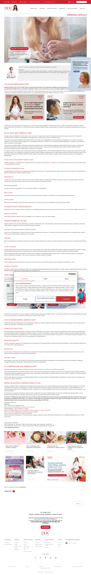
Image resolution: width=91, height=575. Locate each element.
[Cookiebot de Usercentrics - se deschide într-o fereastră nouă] (69, 274)
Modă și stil (37, 542)
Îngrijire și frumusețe (38, 546)
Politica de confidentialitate (77, 566)
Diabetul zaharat (8, 91)
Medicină (30, 468)
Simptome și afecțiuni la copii (26, 13)
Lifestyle (82, 8)
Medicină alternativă (17, 546)
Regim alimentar (26, 546)
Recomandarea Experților (73, 539)
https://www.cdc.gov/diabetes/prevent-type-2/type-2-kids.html (19, 407)
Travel (59, 546)
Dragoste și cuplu (48, 542)
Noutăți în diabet (72, 443)
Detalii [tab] (45, 278)
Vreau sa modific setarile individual (45, 298)
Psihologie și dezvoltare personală (49, 545)
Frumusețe (62, 8)
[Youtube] (55, 557)
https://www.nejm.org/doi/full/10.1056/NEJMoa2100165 (18, 413)
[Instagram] (40, 557)
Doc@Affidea (6, 542)
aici (26, 398)
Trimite (78, 503)
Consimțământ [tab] (24, 278)
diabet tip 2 (48, 162)
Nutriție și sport (52, 8)
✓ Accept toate (66, 298)
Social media (45, 554)
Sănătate (42, 8)
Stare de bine (60, 542)
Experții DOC (33, 8)
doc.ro (5, 13)
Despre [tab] (67, 278)
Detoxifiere (25, 542)
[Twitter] (45, 557)
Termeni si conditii (11, 566)
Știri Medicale (16, 549)
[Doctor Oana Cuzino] (11, 8)
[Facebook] (35, 557)
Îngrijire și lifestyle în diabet (13, 443)
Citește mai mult (31, 479)
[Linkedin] (50, 557)
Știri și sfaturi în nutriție (27, 551)
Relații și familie (72, 8)
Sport (25, 549)
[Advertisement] (24, 107)
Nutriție (25, 544)
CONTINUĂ (45, 527)
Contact (27, 566)
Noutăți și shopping (38, 544)
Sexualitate (46, 547)
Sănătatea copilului (13, 13)
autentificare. (23, 487)
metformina (78, 351)
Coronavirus (16, 542)
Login (72, 2)
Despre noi (41, 566)
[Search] (86, 2)
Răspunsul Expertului (8, 544)
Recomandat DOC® (58, 566)
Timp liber (59, 544)
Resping (25, 298)
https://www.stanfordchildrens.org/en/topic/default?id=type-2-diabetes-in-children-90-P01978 (27, 410)
